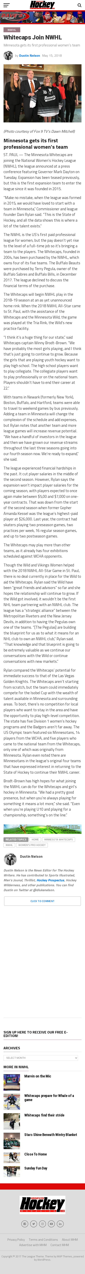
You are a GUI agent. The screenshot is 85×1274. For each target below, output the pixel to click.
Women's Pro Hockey (32, 845)
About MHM (70, 1239)
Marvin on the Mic (37, 1076)
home (35, 839)
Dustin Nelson (29, 55)
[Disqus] (42, 960)
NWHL (9, 845)
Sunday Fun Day (35, 1168)
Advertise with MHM (33, 1245)
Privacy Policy (16, 1239)
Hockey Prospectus (50, 880)
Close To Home (35, 1154)
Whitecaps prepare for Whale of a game (49, 1097)
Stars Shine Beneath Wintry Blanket (50, 1134)
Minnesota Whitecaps (58, 839)
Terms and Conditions (43, 1239)
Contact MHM (60, 1245)
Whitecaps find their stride (44, 1115)
